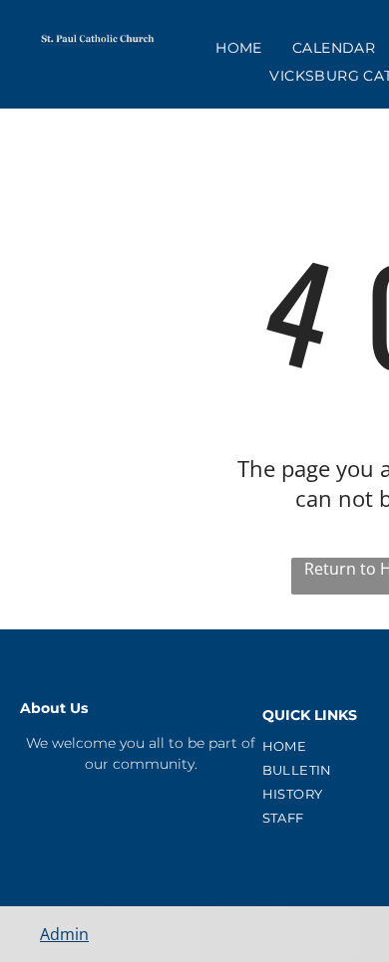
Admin (64, 934)
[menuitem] (238, 48)
